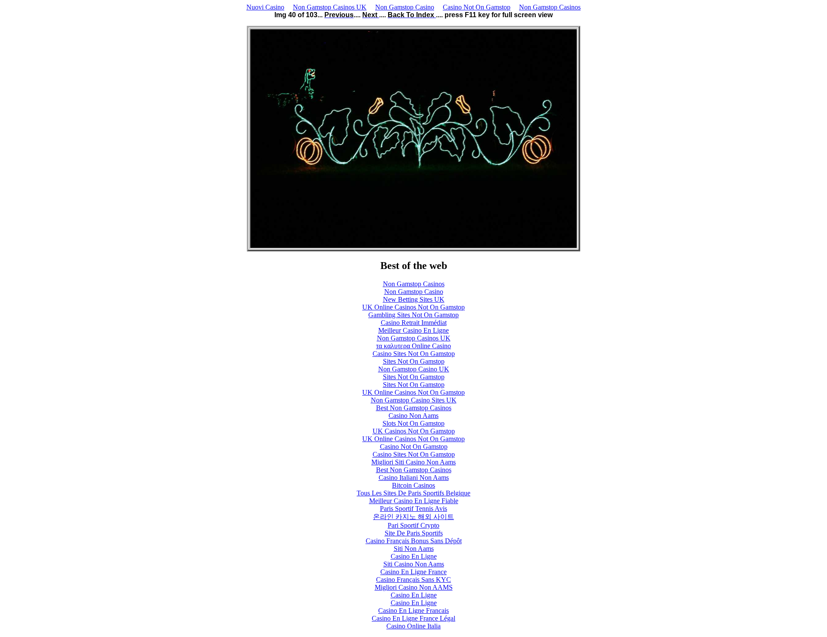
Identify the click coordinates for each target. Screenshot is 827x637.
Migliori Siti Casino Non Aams (413, 462)
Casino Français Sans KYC (413, 579)
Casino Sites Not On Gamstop (414, 353)
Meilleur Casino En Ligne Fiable (413, 500)
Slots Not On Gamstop (413, 423)
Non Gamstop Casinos (550, 7)
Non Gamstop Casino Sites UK (414, 400)
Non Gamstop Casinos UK (330, 7)
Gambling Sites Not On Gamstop (413, 314)
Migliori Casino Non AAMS (414, 587)
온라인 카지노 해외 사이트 (413, 516)
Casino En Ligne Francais (413, 610)
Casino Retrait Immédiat (414, 322)
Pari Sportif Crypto (413, 525)
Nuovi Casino (265, 7)
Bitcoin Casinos (413, 485)
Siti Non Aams (414, 548)
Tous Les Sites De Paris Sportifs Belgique (413, 493)
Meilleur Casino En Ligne (413, 330)
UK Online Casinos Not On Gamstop (413, 307)
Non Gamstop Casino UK (413, 369)
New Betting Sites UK (414, 299)
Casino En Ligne (414, 556)
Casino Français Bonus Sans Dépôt (414, 540)
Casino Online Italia (413, 626)
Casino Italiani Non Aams (414, 477)
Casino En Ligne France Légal (413, 618)
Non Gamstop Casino (404, 7)
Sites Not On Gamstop (414, 361)
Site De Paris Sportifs (414, 533)
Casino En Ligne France (413, 571)
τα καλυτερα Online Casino (413, 345)
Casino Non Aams (413, 415)
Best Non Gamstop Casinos (413, 407)
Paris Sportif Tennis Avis (413, 508)
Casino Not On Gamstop (476, 7)
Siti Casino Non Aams (413, 564)
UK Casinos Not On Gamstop (414, 431)
